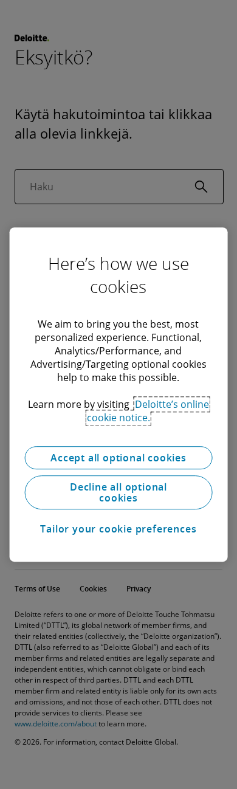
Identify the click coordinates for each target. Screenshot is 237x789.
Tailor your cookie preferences (118, 529)
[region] (119, 394)
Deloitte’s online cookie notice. (148, 411)
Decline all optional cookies (118, 492)
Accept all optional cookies (118, 457)
